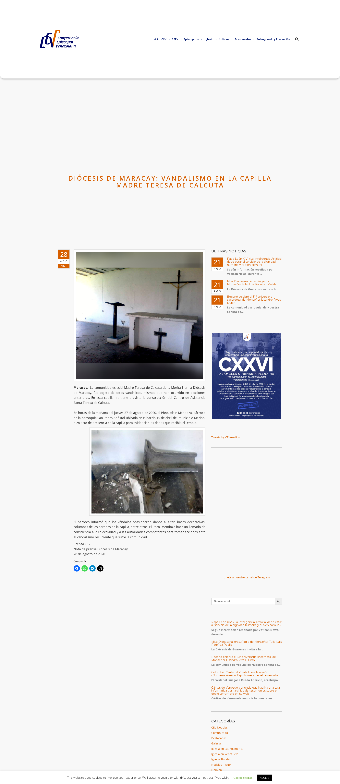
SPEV (175, 39)
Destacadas (218, 738)
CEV (163, 39)
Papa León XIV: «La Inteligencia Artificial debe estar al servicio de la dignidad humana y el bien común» (254, 262)
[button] (297, 39)
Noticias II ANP (221, 764)
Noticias (224, 39)
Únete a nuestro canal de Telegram (247, 577)
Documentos (243, 39)
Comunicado (219, 733)
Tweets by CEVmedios (225, 437)
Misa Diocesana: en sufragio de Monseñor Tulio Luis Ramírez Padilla (251, 283)
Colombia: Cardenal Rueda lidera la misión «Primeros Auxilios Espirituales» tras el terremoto (244, 673)
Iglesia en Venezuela (224, 754)
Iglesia (209, 39)
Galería (216, 743)
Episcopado (191, 39)
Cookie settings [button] (243, 777)
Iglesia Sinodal (220, 759)
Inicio (156, 39)
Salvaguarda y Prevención (273, 39)
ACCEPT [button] (265, 777)
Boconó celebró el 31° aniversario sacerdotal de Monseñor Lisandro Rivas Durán (254, 300)
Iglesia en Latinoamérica (227, 749)
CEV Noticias (219, 727)
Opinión (216, 770)
